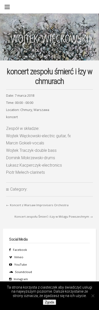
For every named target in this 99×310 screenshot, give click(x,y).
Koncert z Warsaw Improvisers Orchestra (39, 205)
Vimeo (18, 257)
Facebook (20, 250)
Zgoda (49, 302)
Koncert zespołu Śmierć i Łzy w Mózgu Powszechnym (51, 216)
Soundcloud (23, 272)
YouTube (20, 264)
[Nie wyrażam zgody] (92, 295)
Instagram (21, 279)
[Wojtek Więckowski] (49, 40)
